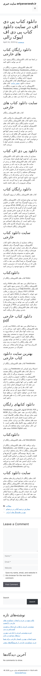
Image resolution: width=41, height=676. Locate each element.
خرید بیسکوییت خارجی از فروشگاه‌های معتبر (19, 643)
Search (6, 598)
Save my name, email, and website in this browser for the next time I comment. (21, 575)
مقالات (8, 506)
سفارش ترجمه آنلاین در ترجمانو (18, 509)
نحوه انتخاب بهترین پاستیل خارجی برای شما (19, 639)
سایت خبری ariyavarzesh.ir (19, 3)
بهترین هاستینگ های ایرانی (16, 512)
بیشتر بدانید (15, 83)
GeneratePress (20, 673)
